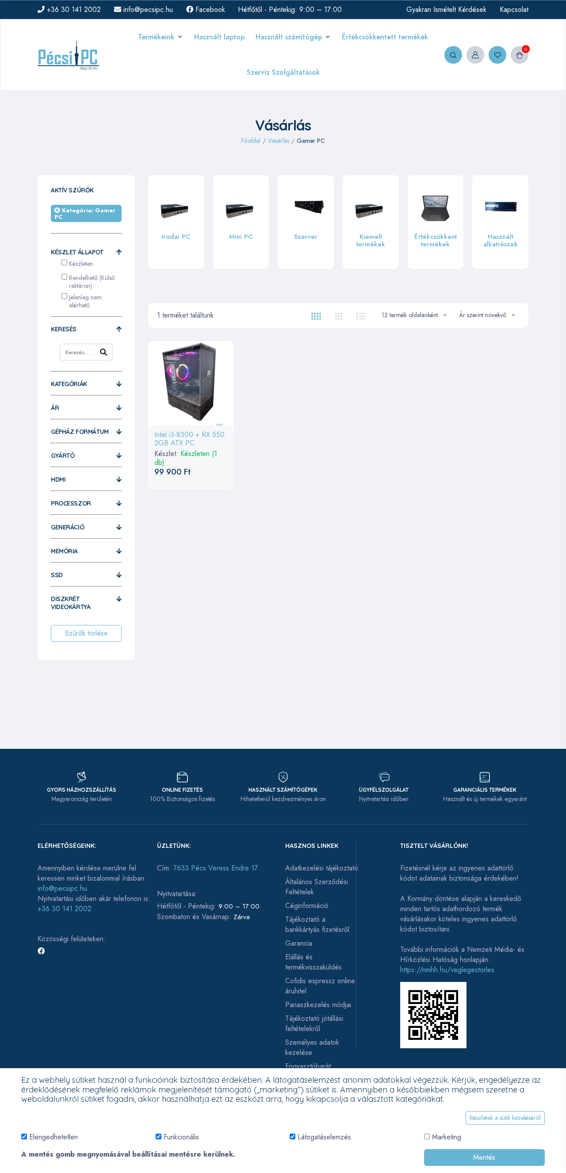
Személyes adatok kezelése (312, 1047)
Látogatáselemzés (324, 1137)
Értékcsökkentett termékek (385, 37)
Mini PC (241, 237)
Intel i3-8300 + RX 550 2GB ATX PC (189, 438)
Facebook (209, 9)
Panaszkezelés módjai (318, 1005)
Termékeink (156, 37)
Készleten (81, 264)
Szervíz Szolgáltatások (283, 72)
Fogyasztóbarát (308, 1066)
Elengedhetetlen (53, 1137)
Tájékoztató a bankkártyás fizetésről (317, 924)
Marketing (446, 1137)
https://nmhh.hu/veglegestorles (447, 970)
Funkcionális (181, 1137)
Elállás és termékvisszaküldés (313, 962)
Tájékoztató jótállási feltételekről (314, 1023)
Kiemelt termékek (370, 240)
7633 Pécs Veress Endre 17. (216, 868)
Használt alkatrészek (500, 240)
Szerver (305, 237)
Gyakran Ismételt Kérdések (446, 9)
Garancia (298, 943)
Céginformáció (307, 906)
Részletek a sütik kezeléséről (505, 1117)
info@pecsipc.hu (147, 9)
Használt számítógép (289, 37)
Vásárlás (278, 140)
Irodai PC (176, 237)
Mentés (484, 1157)
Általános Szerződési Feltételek (316, 887)
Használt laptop (219, 37)
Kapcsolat (514, 9)
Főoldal (250, 140)
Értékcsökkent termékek (435, 240)
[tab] (316, 315)
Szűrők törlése (86, 633)
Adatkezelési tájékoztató (321, 868)
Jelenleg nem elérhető (85, 301)
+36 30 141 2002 (73, 9)
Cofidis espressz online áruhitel (320, 986)
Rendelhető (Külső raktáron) (92, 282)
